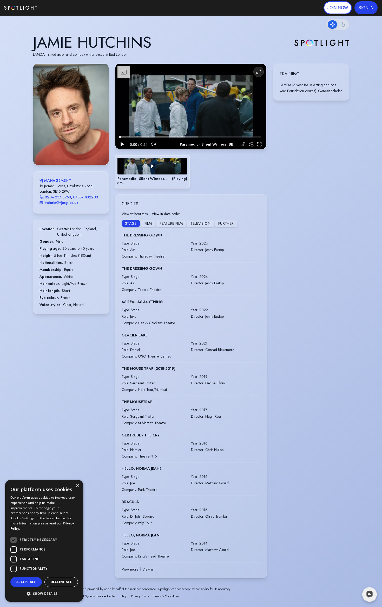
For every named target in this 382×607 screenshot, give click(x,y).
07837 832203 (85, 197)
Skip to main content (57, 8)
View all (148, 569)
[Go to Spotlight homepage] (20, 7)
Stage (131, 223)
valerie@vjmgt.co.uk (61, 202)
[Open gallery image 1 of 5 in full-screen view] (71, 114)
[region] (190, 106)
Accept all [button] (26, 582)
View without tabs (135, 213)
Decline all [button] (61, 582)
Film (148, 223)
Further (226, 223)
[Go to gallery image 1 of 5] (66, 151)
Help (124, 596)
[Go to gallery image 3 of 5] (72, 151)
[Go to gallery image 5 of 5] (77, 151)
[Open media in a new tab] (242, 144)
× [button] (77, 485)
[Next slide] (100, 119)
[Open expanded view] (100, 72)
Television (200, 223)
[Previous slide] (41, 119)
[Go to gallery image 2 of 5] (69, 151)
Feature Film (171, 223)
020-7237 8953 (58, 197)
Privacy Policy (140, 596)
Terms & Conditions (166, 596)
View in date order (166, 213)
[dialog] (44, 541)
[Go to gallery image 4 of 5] (75, 151)
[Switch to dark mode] (337, 24)
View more (130, 569)
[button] (366, 7)
